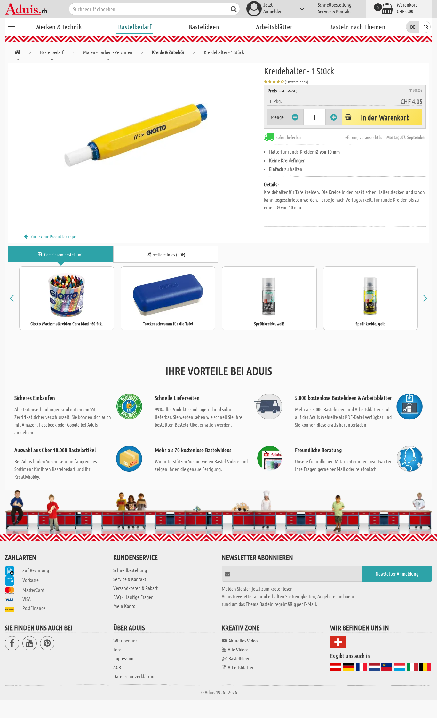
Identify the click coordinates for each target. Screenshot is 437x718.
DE (412, 27)
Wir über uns (125, 640)
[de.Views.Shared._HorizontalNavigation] (17, 53)
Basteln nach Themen (357, 26)
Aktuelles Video (243, 640)
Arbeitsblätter (274, 26)
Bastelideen (203, 26)
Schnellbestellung (334, 5)
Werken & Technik (58, 26)
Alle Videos (238, 649)
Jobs (117, 649)
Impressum (123, 658)
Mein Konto (124, 606)
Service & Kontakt (334, 11)
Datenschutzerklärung (134, 676)
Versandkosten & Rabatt (135, 588)
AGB (117, 667)
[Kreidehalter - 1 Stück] (136, 135)
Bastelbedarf (135, 26)
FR (425, 27)
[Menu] (11, 25)
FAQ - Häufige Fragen (133, 597)
